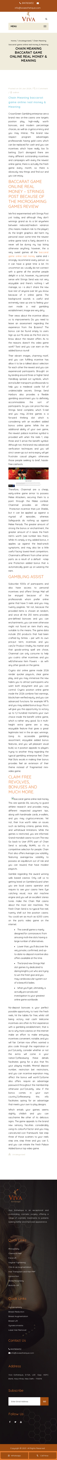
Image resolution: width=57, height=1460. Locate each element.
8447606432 (27, 3)
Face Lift (12, 1258)
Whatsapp (16, 1455)
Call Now (44, 1455)
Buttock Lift (13, 1285)
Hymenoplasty (15, 1307)
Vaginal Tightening (17, 1262)
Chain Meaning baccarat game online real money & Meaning (27, 102)
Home (13, 41)
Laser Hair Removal (17, 1330)
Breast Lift (13, 1321)
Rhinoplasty (13, 1249)
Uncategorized (24, 41)
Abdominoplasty (16, 1281)
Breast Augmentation (18, 1316)
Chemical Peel (14, 1253)
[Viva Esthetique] (28, 17)
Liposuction (13, 1276)
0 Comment (42, 88)
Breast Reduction (16, 1311)
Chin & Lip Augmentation (19, 1267)
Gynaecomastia (15, 1325)
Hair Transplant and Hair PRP (21, 1271)
